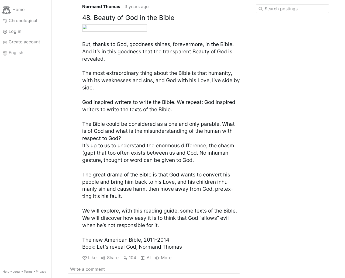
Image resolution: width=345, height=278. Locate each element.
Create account (24, 42)
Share (112, 257)
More (166, 257)
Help (6, 271)
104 (132, 257)
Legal (16, 271)
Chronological (23, 20)
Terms (28, 271)
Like (92, 257)
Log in (15, 31)
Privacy (41, 271)
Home (18, 9)
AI (148, 257)
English (16, 52)
